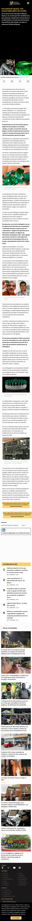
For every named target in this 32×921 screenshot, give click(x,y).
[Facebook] (5, 868)
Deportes (5, 877)
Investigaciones (23, 879)
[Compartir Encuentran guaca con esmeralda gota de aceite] (4, 81)
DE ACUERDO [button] (16, 918)
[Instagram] (21, 868)
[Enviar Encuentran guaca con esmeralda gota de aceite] (20, 81)
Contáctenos (7, 894)
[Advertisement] (16, 43)
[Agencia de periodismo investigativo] (15, 3)
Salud (20, 873)
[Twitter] (10, 867)
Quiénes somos (8, 892)
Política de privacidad (9, 896)
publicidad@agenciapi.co (9, 901)
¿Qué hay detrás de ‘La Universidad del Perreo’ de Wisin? (16, 582)
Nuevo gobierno (23, 883)
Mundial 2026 (22, 881)
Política (5, 875)
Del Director (7, 890)
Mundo (5, 881)
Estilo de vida (22, 885)
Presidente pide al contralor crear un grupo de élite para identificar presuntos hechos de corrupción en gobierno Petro (17, 594)
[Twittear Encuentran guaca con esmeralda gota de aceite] (12, 82)
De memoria (22, 877)
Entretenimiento (8, 879)
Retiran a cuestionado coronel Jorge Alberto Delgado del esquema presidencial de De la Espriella (17, 616)
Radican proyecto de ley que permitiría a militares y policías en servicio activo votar (17, 571)
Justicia (5, 873)
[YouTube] (16, 868)
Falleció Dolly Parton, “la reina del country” (17, 605)
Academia (21, 875)
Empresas (6, 885)
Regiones (5, 883)
